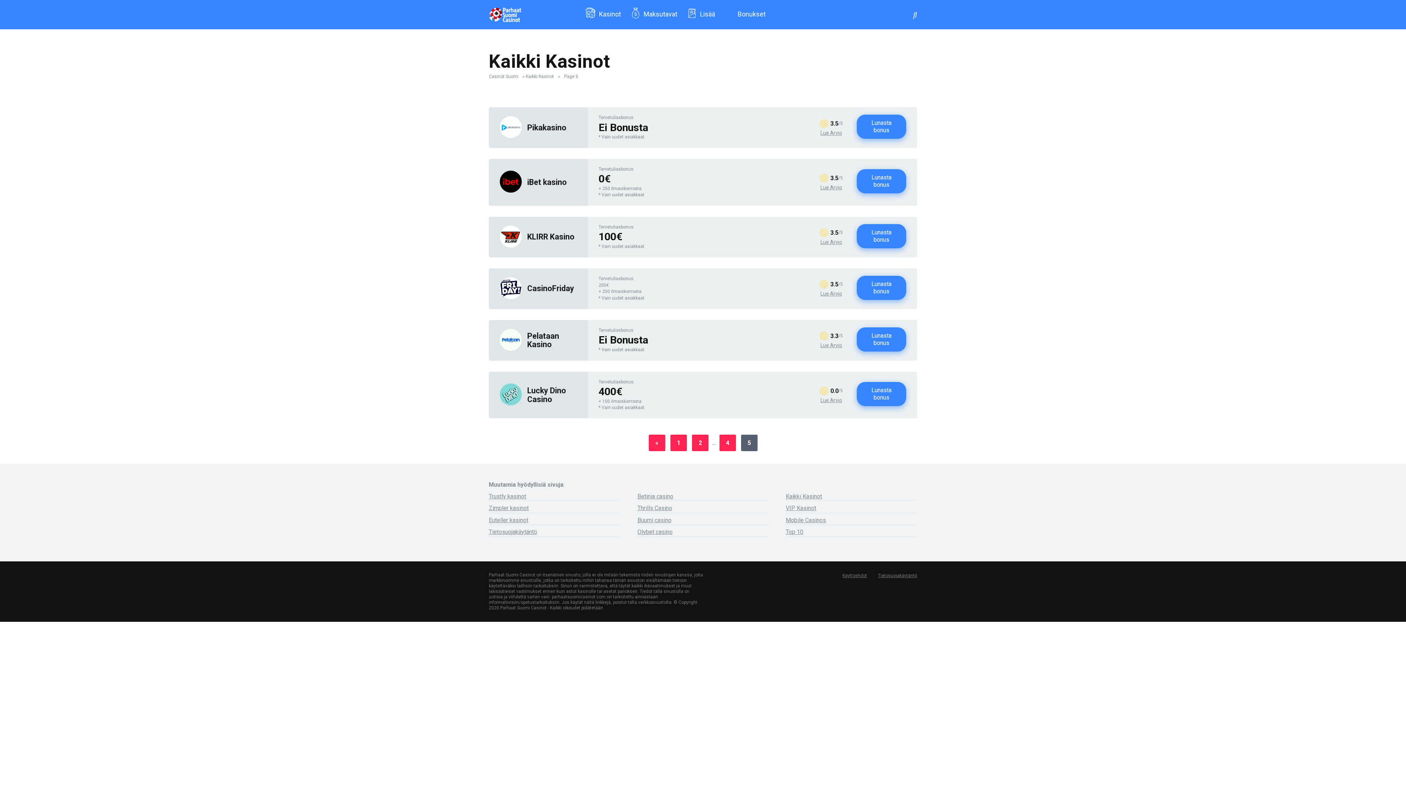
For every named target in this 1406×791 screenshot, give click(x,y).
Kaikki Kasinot (540, 76)
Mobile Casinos (806, 520)
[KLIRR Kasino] (511, 245)
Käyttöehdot (855, 575)
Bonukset (752, 14)
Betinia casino (655, 496)
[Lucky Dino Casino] (511, 403)
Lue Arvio (831, 133)
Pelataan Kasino (543, 340)
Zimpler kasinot (509, 508)
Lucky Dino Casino (546, 395)
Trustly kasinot (507, 496)
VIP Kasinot (801, 508)
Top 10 (794, 531)
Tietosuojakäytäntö (513, 531)
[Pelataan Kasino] (511, 348)
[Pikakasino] (511, 136)
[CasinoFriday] (511, 297)
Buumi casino (654, 520)
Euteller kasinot (508, 520)
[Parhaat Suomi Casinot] (505, 12)
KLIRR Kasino (550, 236)
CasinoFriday (550, 288)
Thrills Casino (654, 508)
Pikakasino (546, 127)
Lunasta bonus (881, 126)
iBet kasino (547, 182)
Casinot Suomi (503, 76)
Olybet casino (655, 531)
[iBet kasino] (511, 190)
